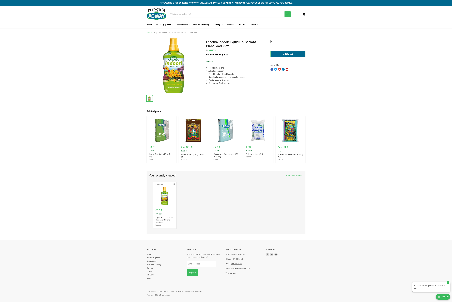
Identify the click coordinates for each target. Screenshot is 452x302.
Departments (182, 24)
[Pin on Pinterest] (287, 69)
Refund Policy (164, 291)
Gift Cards (242, 24)
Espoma (212, 49)
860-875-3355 (236, 263)
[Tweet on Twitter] (275, 69)
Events (230, 24)
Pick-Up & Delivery (201, 24)
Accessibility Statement (193, 291)
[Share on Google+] (279, 69)
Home (149, 24)
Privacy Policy (151, 291)
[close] (174, 184)
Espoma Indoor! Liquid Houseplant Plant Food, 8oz (164, 219)
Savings (218, 24)
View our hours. (232, 273)
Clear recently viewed (294, 175)
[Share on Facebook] (271, 69)
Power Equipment (164, 24)
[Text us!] (443, 297)
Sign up (192, 272)
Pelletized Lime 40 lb (254, 154)
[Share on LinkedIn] (283, 69)
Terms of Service (177, 291)
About (253, 24)
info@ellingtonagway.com (240, 268)
